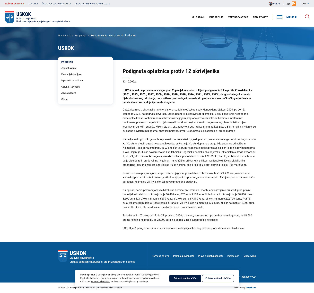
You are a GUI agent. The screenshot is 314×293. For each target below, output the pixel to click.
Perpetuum (251, 287)
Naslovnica (64, 35)
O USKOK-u (198, 17)
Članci (64, 99)
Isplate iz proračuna (72, 80)
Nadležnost (260, 17)
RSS (289, 3)
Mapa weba (250, 255)
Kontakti (33, 3)
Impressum (233, 255)
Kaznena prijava (160, 255)
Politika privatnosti (183, 255)
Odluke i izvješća (70, 86)
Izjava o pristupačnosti (210, 255)
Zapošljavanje (69, 68)
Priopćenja (216, 17)
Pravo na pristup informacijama (92, 3)
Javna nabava (68, 92)
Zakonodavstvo (238, 17)
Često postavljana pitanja (56, 3)
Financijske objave (71, 74)
